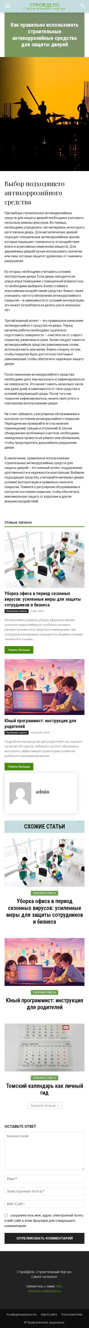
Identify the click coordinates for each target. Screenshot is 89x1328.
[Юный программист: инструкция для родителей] (44, 687)
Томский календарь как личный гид (44, 1089)
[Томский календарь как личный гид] (44, 1047)
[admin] (20, 793)
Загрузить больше (43, 1105)
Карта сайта (49, 1314)
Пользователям (71, 1314)
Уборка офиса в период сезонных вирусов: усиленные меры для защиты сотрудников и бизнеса (43, 599)
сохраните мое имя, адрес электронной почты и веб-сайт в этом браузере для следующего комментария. (44, 1220)
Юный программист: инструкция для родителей (44, 1004)
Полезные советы (16, 611)
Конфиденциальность (22, 1314)
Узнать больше (19, 650)
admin (42, 791)
